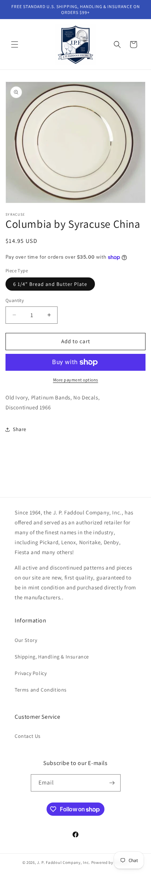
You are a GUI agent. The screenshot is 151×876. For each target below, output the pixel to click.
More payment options (75, 380)
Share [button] (19, 429)
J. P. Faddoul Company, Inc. (63, 862)
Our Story (26, 640)
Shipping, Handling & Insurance (52, 656)
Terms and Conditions (41, 689)
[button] (15, 44)
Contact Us (28, 736)
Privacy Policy (31, 673)
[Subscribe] (112, 782)
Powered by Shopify (110, 862)
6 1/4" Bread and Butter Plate (50, 284)
